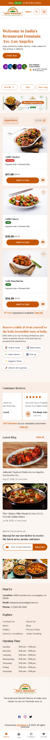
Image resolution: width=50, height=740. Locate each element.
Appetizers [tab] (10, 120)
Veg (27, 87)
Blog (28, 625)
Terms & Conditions (13, 633)
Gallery (6, 629)
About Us (30, 621)
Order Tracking (33, 633)
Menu (28, 11)
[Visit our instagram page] (25, 716)
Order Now (11, 55)
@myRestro (22, 725)
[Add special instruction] (43, 180)
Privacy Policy (33, 629)
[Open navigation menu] (44, 12)
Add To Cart (22, 180)
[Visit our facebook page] (19, 716)
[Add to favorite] (43, 130)
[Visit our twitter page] (31, 716)
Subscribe (40, 547)
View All (39, 313)
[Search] (36, 12)
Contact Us (8, 621)
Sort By (7, 87)
